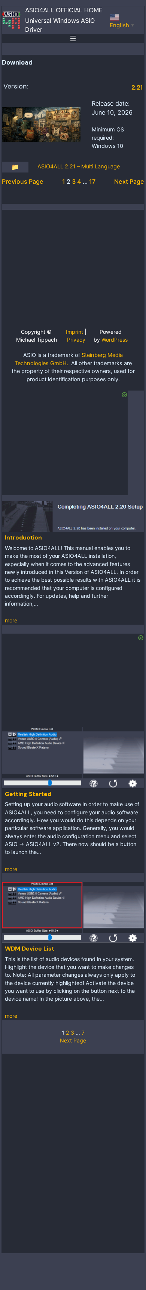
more (11, 620)
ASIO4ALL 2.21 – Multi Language (78, 166)
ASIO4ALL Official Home (64, 10)
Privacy (76, 339)
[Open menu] (73, 38)
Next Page (129, 181)
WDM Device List (29, 948)
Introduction (23, 537)
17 (92, 181)
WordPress (114, 339)
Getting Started (28, 794)
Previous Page (22, 181)
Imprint (74, 332)
